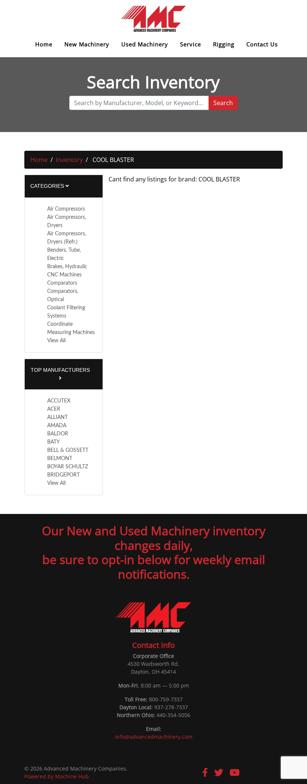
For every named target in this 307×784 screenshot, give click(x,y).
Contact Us (262, 44)
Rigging (223, 44)
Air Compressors (66, 209)
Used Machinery (144, 44)
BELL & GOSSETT (67, 450)
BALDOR (57, 434)
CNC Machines (64, 275)
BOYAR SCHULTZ (67, 466)
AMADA (56, 425)
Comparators (62, 283)
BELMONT (59, 458)
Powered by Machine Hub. (57, 776)
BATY (53, 442)
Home (43, 44)
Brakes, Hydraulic (67, 266)
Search (223, 103)
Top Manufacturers (60, 370)
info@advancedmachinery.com (153, 736)
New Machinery (86, 44)
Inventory (69, 160)
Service (190, 44)
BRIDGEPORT (63, 475)
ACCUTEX (58, 401)
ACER (53, 409)
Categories (48, 186)
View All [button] (56, 340)
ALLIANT (57, 417)
